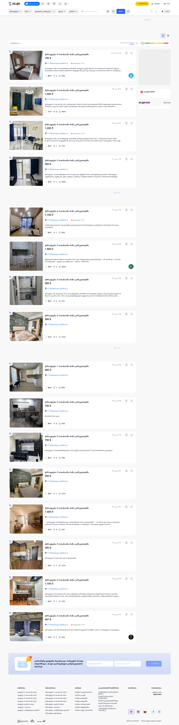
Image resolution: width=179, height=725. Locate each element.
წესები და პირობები (133, 721)
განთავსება (143, 3)
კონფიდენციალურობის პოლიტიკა (107, 709)
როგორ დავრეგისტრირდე (108, 700)
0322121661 (157, 694)
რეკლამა (146, 19)
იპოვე (120, 11)
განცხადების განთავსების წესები (108, 693)
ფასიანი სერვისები (105, 706)
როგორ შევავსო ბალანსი (107, 703)
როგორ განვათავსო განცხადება (105, 697)
